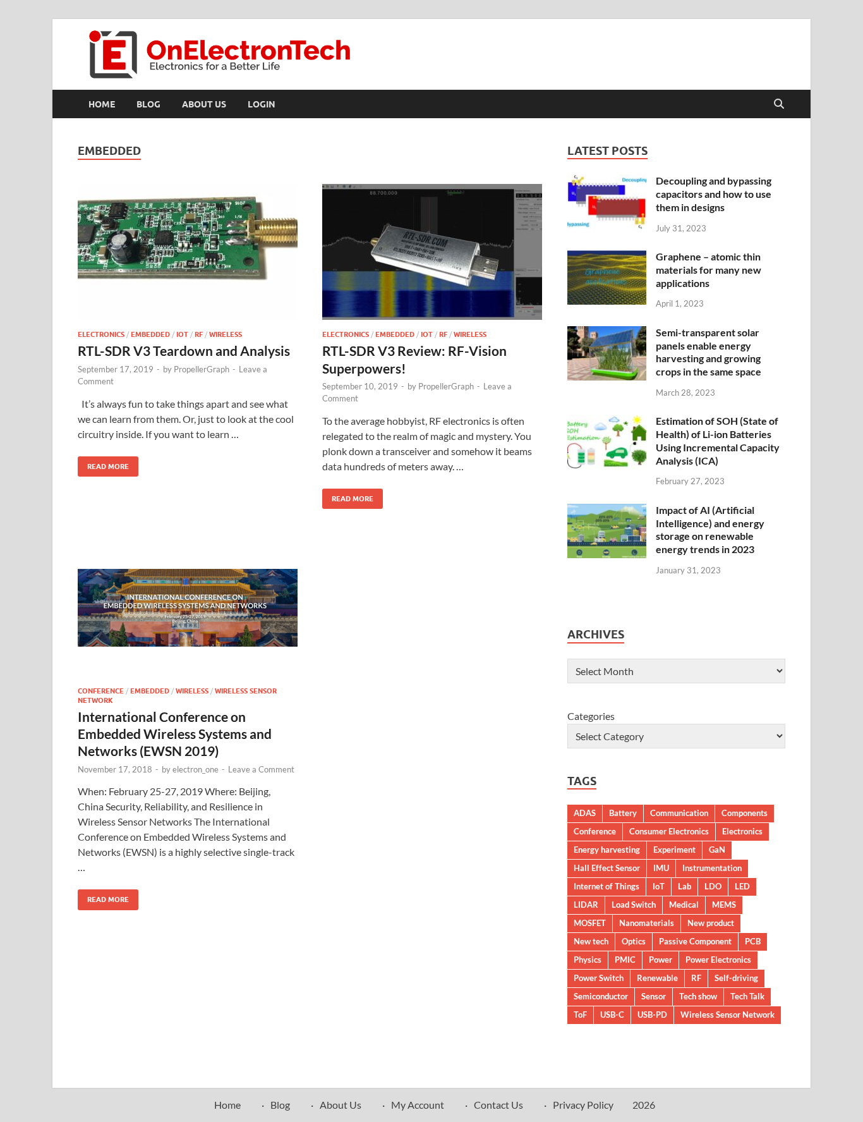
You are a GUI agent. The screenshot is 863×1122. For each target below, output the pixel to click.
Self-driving (736, 978)
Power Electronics (718, 959)
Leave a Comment (261, 769)
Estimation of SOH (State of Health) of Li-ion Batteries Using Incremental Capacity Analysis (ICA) (718, 440)
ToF (580, 1014)
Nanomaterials (646, 923)
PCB (753, 941)
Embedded (150, 334)
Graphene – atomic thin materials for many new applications (708, 269)
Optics (634, 941)
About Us (204, 104)
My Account (417, 1105)
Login (261, 104)
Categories (591, 716)
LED (742, 886)
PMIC (625, 959)
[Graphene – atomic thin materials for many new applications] (606, 258)
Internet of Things (606, 886)
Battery (623, 813)
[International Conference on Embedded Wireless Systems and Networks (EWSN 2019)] (188, 608)
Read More (103, 463)
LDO (712, 886)
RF (199, 334)
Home (101, 104)
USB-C (612, 1014)
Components (744, 813)
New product (710, 923)
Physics (587, 959)
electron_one (195, 769)
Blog (148, 104)
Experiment (674, 850)
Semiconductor (601, 996)
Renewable (657, 978)
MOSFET (590, 923)
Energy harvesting (607, 850)
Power (660, 959)
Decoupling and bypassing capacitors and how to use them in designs (713, 193)
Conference (101, 690)
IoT (182, 334)
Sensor (653, 996)
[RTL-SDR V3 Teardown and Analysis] (188, 252)
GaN (717, 850)
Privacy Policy (583, 1105)
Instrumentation (712, 868)
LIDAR (586, 904)
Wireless (225, 334)
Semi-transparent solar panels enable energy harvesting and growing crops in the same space (708, 351)
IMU (661, 868)
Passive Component (695, 941)
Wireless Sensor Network (727, 1014)
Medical (684, 904)
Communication (679, 813)
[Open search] (778, 104)
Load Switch (634, 904)
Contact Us (498, 1105)
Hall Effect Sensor (607, 868)
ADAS (585, 813)
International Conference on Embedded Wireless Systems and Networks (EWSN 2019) (175, 734)
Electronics (101, 334)
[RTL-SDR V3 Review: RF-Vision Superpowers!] (432, 252)
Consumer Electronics (669, 831)
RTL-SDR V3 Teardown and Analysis (184, 350)
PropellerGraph (201, 369)
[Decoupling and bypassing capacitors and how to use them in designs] (606, 182)
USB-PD (652, 1014)
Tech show (698, 996)
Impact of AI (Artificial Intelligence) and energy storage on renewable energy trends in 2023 (710, 529)
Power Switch (599, 978)
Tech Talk (747, 996)
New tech (591, 941)
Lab (684, 886)
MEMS (724, 904)
